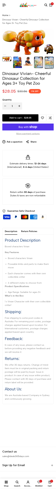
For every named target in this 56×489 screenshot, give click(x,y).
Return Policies (29, 231)
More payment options (28, 133)
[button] (42, 118)
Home (5, 15)
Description (11, 231)
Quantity (7, 99)
